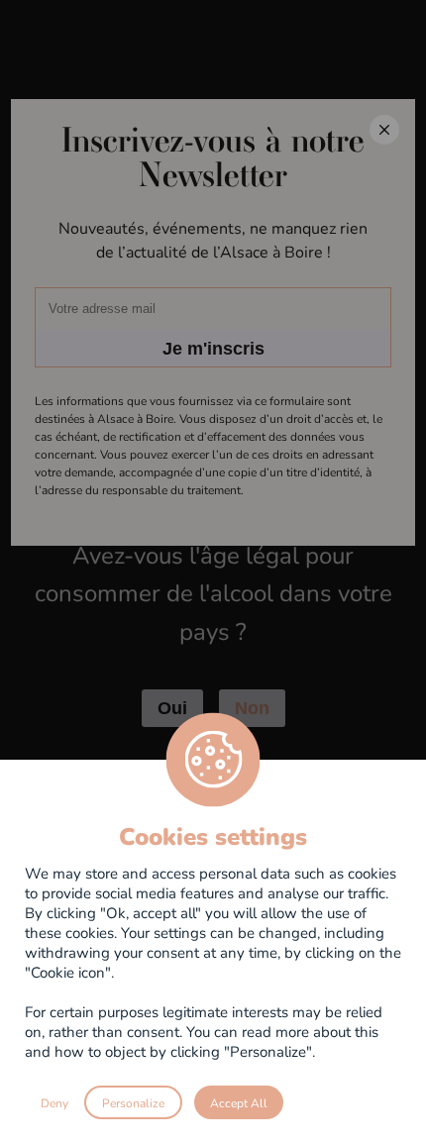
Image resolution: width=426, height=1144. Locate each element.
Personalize (133, 1102)
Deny (54, 1102)
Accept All (238, 1102)
